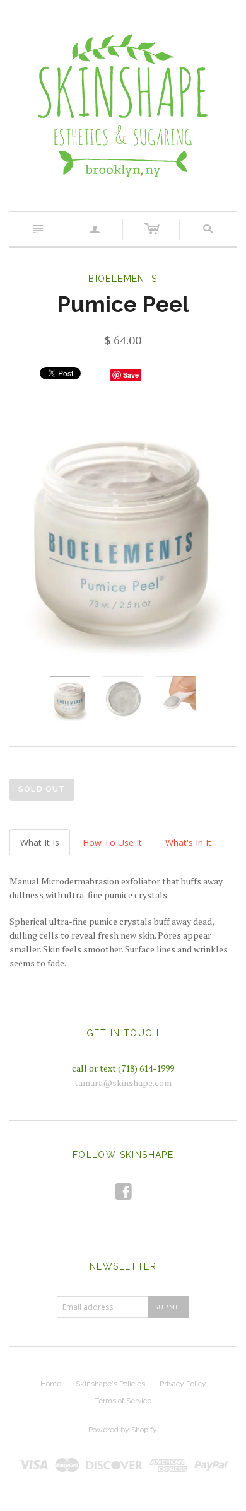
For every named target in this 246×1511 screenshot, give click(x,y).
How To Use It (112, 842)
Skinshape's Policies (110, 1383)
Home (50, 1383)
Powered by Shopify (122, 1429)
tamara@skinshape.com (123, 1083)
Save (131, 374)
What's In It (188, 842)
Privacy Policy (183, 1383)
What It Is (39, 842)
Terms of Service (123, 1400)
